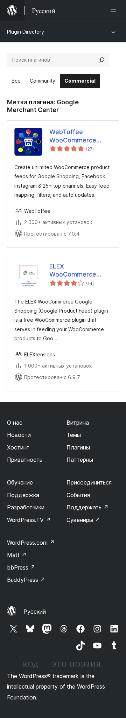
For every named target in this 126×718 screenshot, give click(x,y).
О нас (14, 422)
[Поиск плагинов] (102, 60)
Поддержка (23, 495)
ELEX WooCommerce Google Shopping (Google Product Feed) (72, 271)
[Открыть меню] (115, 10)
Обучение (20, 482)
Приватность (24, 459)
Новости (19, 434)
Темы (73, 434)
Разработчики (25, 507)
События (78, 495)
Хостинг (18, 447)
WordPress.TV (29, 519)
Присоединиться (89, 482)
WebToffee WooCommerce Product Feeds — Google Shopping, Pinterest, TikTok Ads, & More (72, 136)
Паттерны (79, 459)
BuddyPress (26, 579)
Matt (17, 554)
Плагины (78, 447)
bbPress (21, 567)
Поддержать (87, 507)
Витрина (77, 422)
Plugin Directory (25, 32)
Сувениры (83, 519)
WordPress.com (31, 542)
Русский (34, 611)
